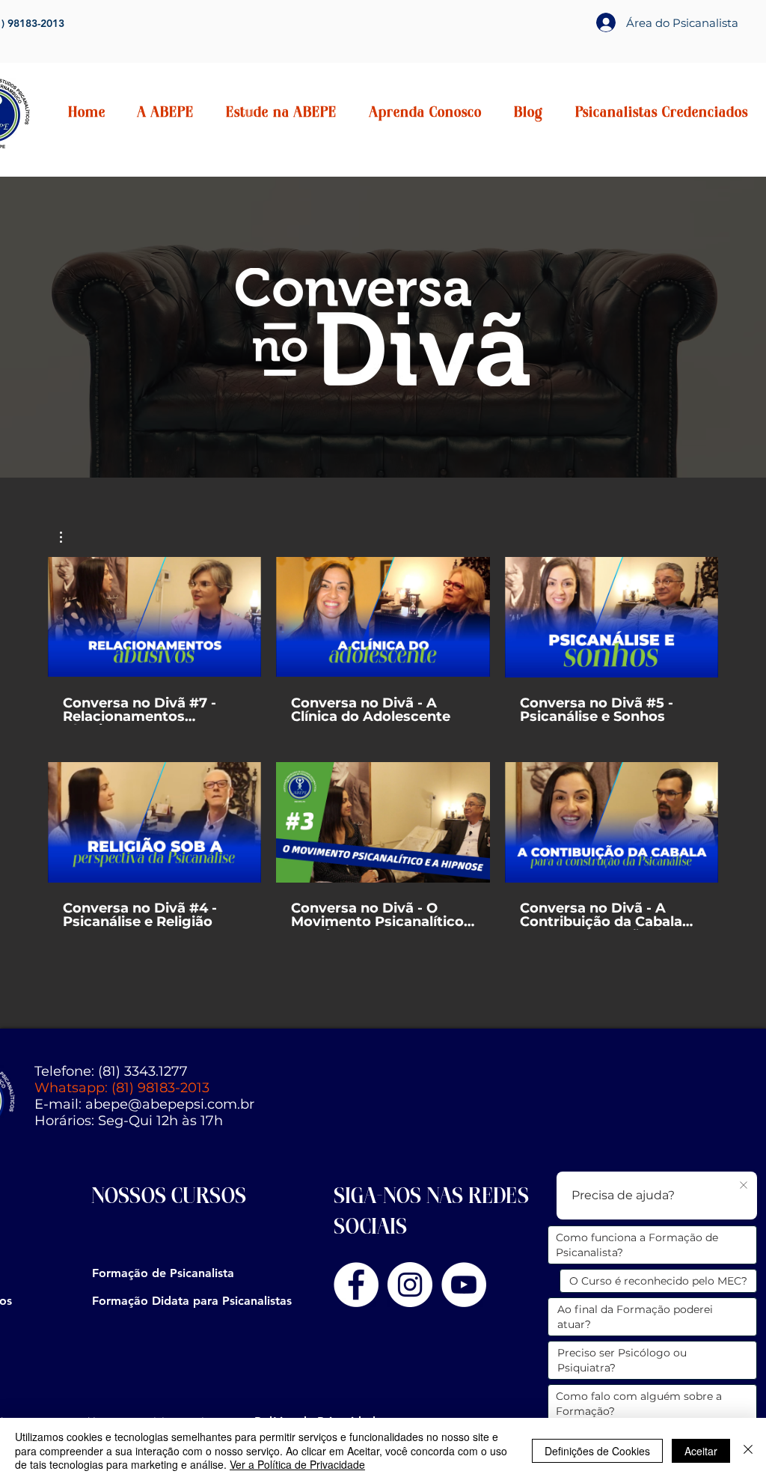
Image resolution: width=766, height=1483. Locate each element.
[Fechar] (748, 1450)
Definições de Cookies (597, 1450)
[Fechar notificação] (744, 1186)
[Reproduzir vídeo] (155, 617)
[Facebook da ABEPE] (356, 1284)
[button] (165, 114)
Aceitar (700, 1450)
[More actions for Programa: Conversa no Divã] (68, 537)
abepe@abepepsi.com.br (169, 1104)
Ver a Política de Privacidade (297, 1464)
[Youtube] (463, 1284)
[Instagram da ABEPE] (409, 1284)
